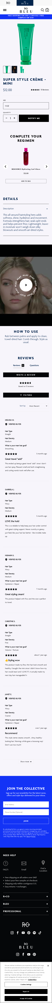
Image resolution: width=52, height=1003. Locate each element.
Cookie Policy (32, 980)
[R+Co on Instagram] (12, 932)
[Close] (48, 965)
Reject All (26, 991)
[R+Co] (8, 3)
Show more (24, 761)
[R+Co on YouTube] (23, 932)
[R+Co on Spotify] (34, 932)
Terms (28, 836)
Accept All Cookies (26, 998)
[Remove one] (5, 118)
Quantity (7, 112)
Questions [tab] (34, 365)
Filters (27, 395)
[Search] (42, 10)
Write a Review (26, 375)
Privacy (33, 836)
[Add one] (16, 118)
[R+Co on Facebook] (17, 932)
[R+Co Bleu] (25, 3)
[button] (40, 90)
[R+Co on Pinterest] (28, 932)
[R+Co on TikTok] (39, 932)
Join (26, 821)
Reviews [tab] (18, 365)
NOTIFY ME (34, 118)
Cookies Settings (26, 984)
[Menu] (5, 10)
